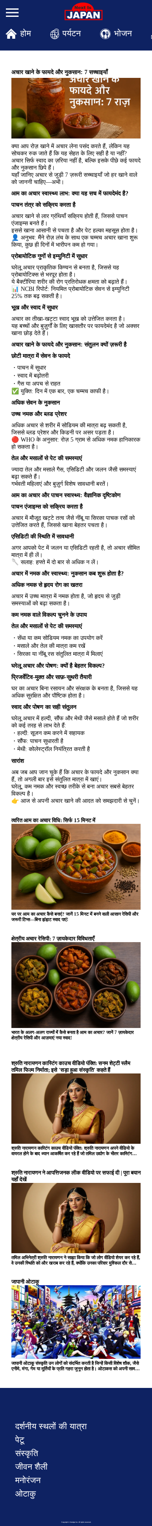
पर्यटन (71, 33)
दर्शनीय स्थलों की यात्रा (51, 1426)
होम (25, 33)
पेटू (19, 1439)
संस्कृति (26, 1453)
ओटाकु (25, 1493)
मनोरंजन (28, 1480)
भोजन (123, 33)
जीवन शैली (31, 1466)
